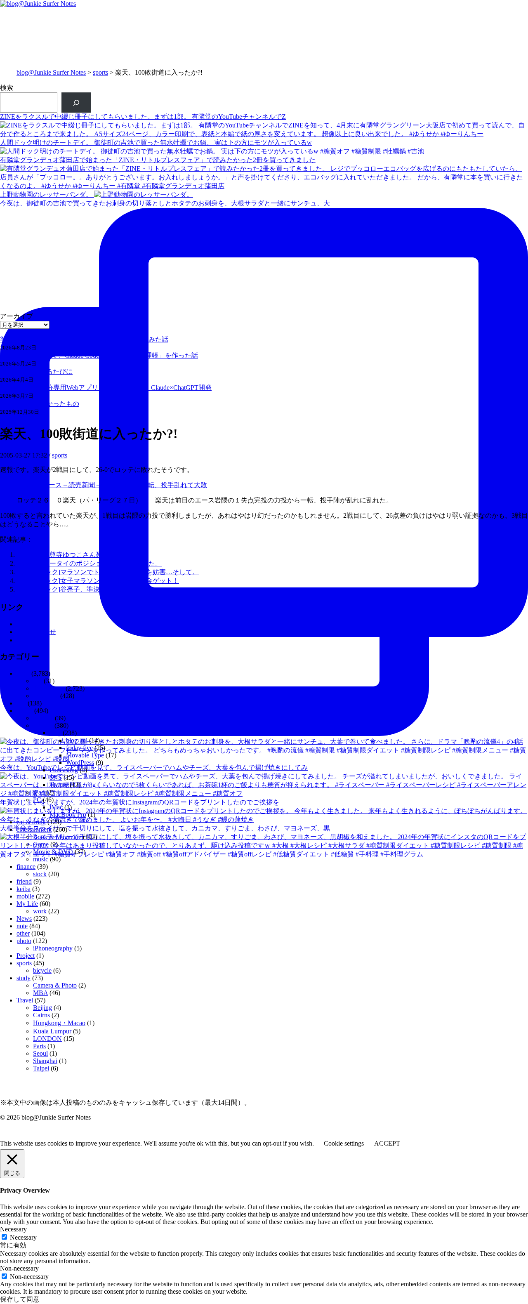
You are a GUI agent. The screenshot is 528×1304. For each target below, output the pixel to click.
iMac (56, 807)
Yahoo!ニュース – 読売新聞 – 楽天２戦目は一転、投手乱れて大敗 (111, 484)
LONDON (47, 1038)
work (40, 911)
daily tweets (48, 688)
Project (25, 955)
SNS (56, 777)
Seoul (40, 1053)
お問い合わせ (36, 631)
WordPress (80, 762)
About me (29, 623)
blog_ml (76, 740)
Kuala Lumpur (52, 1031)
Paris (39, 1045)
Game (41, 844)
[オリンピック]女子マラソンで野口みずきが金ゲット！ (97, 580)
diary (23, 673)
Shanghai (45, 1060)
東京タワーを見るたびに (36, 371)
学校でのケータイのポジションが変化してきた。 (89, 563)
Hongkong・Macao (59, 1022)
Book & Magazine (57, 836)
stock (40, 873)
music (40, 859)
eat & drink (31, 821)
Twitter (59, 784)
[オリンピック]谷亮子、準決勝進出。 (71, 589)
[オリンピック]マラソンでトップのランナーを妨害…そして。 (107, 571)
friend (24, 881)
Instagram (46, 695)
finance (25, 866)
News (24, 918)
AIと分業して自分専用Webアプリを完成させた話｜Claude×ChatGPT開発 (106, 387)
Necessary (23, 1237)
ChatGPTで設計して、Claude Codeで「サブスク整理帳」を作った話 (99, 355)
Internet (43, 725)
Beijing (42, 1007)
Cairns (41, 1015)
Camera (43, 718)
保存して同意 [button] (20, 1299)
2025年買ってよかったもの (39, 403)
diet (21, 703)
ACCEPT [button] (387, 1143)
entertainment (34, 829)
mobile (25, 896)
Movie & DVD (53, 851)
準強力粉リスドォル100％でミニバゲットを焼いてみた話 (84, 339)
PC (37, 799)
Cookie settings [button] (344, 1143)
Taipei (41, 1068)
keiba (23, 888)
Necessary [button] (13, 1229)
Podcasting (64, 769)
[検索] (76, 102)
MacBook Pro (68, 814)
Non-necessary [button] (19, 1268)
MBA (40, 992)
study (23, 977)
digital (24, 710)
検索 (6, 87)
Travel (24, 1000)
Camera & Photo (55, 985)
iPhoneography (53, 948)
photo (23, 940)
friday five (79, 747)
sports (100, 72)
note (22, 640)
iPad (39, 792)
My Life (27, 903)
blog (55, 732)
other (23, 933)
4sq (37, 680)
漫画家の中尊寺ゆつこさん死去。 (66, 554)
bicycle (42, 970)
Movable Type (85, 755)
